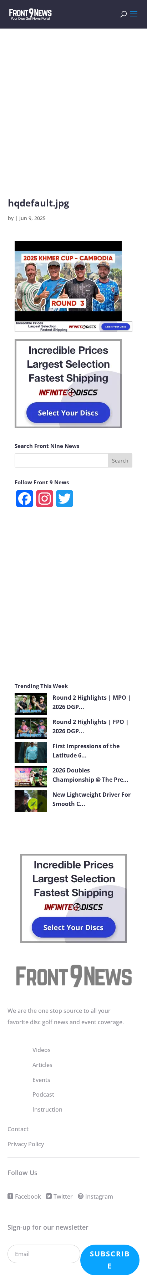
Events (41, 1080)
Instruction (47, 1109)
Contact (18, 1129)
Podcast (43, 1094)
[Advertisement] (73, 122)
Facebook (28, 1196)
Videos (41, 1050)
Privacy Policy (25, 1144)
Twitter (63, 1196)
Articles (42, 1065)
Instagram (99, 1196)
